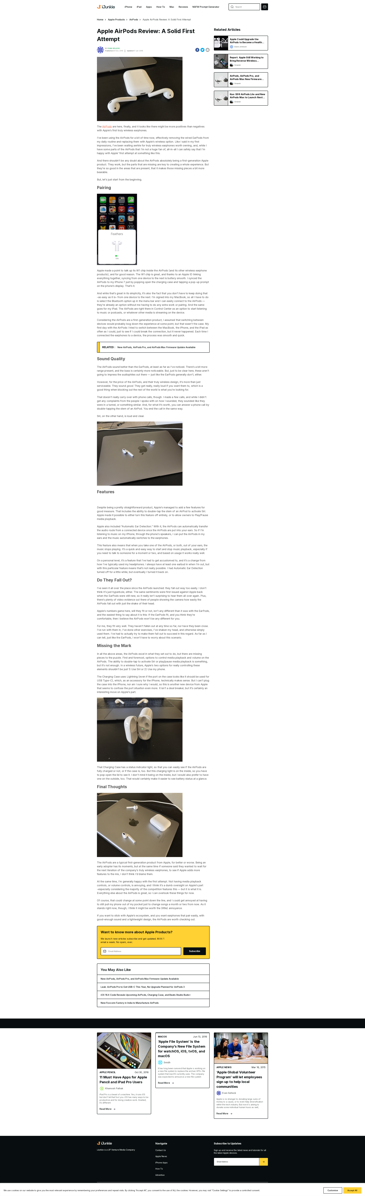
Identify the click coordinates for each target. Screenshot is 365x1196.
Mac (172, 7)
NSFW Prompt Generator (205, 7)
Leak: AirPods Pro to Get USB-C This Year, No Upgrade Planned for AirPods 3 (143, 986)
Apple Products (116, 19)
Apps (149, 7)
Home (100, 19)
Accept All (352, 1190)
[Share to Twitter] (202, 50)
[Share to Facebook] (197, 50)
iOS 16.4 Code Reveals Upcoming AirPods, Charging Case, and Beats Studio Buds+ (146, 994)
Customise (333, 1190)
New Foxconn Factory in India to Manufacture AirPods (130, 1002)
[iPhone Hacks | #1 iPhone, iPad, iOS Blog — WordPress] (106, 7)
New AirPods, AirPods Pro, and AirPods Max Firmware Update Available (156, 347)
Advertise (160, 1175)
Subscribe (194, 951)
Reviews (183, 7)
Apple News (161, 1156)
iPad (139, 7)
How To (159, 1168)
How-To (160, 7)
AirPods (133, 19)
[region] (182, 1189)
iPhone (128, 7)
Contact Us (160, 1150)
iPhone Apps (161, 1162)
